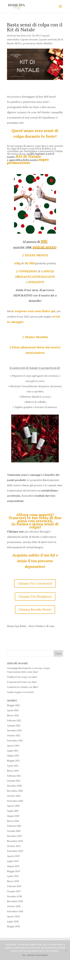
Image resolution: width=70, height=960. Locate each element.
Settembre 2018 (15, 911)
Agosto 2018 (13, 916)
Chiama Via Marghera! (35, 596)
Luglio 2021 (12, 750)
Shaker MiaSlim (44, 43)
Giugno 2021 (13, 755)
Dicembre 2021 (14, 730)
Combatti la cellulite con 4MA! (22, 687)
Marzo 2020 (13, 820)
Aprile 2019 (13, 876)
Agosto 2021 (13, 745)
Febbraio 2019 (14, 886)
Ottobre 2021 (13, 735)
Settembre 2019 (15, 850)
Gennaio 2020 (13, 830)
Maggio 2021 (13, 760)
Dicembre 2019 (14, 835)
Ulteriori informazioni (37, 955)
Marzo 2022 (13, 715)
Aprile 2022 (13, 710)
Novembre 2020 (15, 790)
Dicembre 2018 (14, 896)
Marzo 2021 (13, 770)
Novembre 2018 (15, 901)
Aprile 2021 (13, 765)
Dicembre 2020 (14, 785)
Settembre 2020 (15, 800)
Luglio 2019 (12, 861)
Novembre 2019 (15, 841)
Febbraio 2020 (14, 825)
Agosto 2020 (13, 805)
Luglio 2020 (12, 810)
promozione (29, 43)
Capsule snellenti (48, 39)
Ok (23, 955)
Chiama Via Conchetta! (35, 583)
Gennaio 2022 (13, 725)
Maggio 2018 (13, 926)
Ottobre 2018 (13, 906)
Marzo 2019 (13, 881)
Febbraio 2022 (14, 720)
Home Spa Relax (18, 35)
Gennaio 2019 (13, 891)
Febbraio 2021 (14, 775)
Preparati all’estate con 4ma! (22, 681)
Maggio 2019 (13, 871)
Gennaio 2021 (13, 780)
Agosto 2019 (13, 856)
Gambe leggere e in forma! (20, 692)
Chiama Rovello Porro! (35, 609)
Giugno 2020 (13, 815)
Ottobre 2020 (13, 795)
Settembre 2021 (15, 740)
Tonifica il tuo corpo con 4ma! (22, 676)
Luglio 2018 (12, 921)
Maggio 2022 (13, 705)
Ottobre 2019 (13, 846)
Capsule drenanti (29, 39)
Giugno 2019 (13, 866)
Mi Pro (18, 43)
